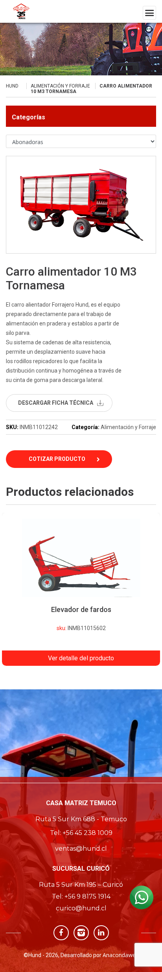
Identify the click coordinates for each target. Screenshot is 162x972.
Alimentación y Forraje (60, 86)
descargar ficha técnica (55, 403)
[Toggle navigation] (149, 13)
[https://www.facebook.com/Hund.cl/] (61, 932)
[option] (81, 589)
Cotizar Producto (57, 459)
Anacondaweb (121, 955)
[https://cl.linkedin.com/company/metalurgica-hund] (101, 932)
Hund (12, 86)
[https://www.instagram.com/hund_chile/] (81, 932)
